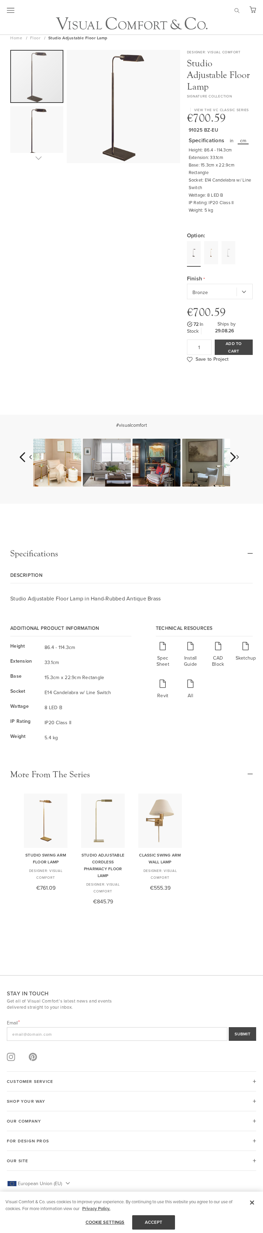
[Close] (252, 1202)
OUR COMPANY (24, 1121)
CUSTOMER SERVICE (30, 1081)
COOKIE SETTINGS (105, 1222)
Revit (162, 695)
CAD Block (218, 660)
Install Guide (190, 660)
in (232, 140)
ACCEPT (154, 1222)
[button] (36, 134)
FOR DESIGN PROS (28, 1141)
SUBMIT (242, 1034)
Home (17, 38)
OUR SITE (17, 1161)
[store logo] (131, 23)
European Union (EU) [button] (39, 1183)
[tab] (131, 553)
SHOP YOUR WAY (26, 1101)
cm (243, 140)
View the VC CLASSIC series (221, 109)
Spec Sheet (162, 660)
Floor (36, 38)
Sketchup (246, 657)
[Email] (131, 1034)
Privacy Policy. (96, 1208)
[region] (131, 1212)
